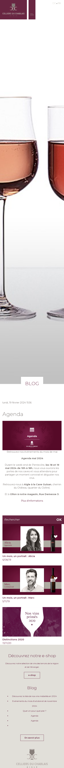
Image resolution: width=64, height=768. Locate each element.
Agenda (34, 716)
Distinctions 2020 (13, 639)
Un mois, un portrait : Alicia (18, 556)
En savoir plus (32, 738)
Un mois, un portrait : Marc (18, 597)
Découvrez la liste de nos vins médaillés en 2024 (34, 696)
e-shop (32, 675)
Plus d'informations (32, 500)
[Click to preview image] (32, 435)
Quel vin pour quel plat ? (34, 711)
